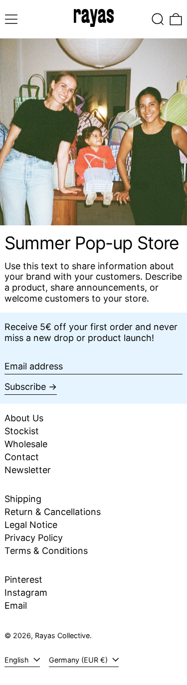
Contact (21, 457)
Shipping (22, 499)
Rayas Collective (62, 635)
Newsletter (27, 470)
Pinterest (23, 579)
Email (15, 605)
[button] (158, 19)
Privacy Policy (33, 537)
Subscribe (25, 386)
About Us (23, 418)
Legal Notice (30, 524)
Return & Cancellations (52, 512)
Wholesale (25, 444)
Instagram (25, 592)
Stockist (21, 431)
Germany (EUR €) (79, 660)
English (17, 660)
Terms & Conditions (46, 550)
